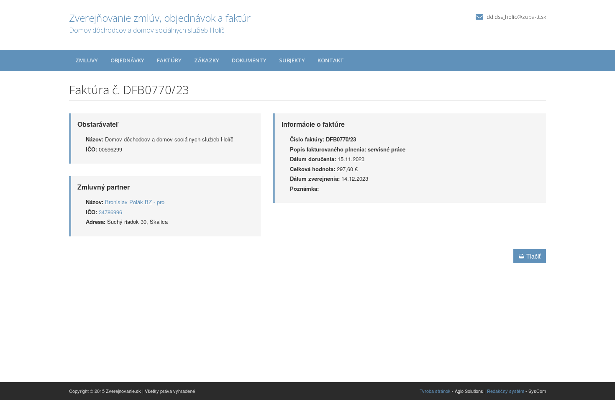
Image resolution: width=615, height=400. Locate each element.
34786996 (110, 212)
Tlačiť (533, 256)
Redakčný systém (505, 390)
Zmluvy (86, 60)
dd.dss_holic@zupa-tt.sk (516, 17)
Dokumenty (249, 60)
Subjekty (292, 60)
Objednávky (127, 60)
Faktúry (169, 60)
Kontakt (331, 60)
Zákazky (206, 60)
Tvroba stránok (435, 390)
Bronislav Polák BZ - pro (134, 202)
